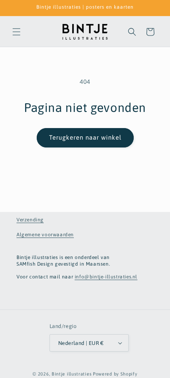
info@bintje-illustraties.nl (106, 277)
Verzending (30, 220)
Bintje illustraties (72, 373)
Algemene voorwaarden (45, 235)
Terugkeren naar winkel (85, 137)
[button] (16, 32)
